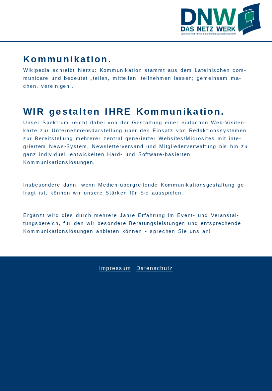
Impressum (115, 268)
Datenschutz (154, 268)
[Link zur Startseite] (221, 34)
